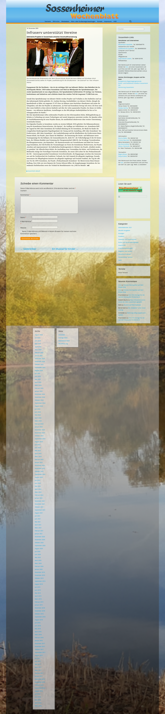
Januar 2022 (38, 498)
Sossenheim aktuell (34, 171)
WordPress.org (63, 344)
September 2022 (40, 474)
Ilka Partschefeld (123, 144)
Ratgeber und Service (125, 251)
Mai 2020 (38, 557)
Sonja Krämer (122, 156)
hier (127, 67)
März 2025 (38, 385)
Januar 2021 (38, 534)
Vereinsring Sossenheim (126, 87)
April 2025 (38, 382)
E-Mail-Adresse (25, 222)
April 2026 (38, 347)
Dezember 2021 (40, 501)
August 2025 (39, 370)
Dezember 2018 (40, 608)
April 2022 (38, 489)
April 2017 (38, 667)
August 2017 (39, 655)
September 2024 (40, 403)
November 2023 (40, 433)
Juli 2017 (37, 658)
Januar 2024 (38, 427)
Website (23, 228)
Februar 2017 (39, 673)
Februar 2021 (39, 531)
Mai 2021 (38, 522)
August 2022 (39, 477)
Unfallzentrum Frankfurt (126, 48)
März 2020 (38, 563)
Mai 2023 (38, 450)
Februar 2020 (39, 566)
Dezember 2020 (40, 537)
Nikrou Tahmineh (123, 146)
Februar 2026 (39, 353)
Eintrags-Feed (63, 338)
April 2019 (38, 596)
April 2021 (38, 525)
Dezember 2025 (40, 358)
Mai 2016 (38, 700)
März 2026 (38, 350)
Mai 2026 (38, 344)
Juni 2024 (38, 412)
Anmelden (62, 335)
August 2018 (39, 620)
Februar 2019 (39, 602)
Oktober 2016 (39, 685)
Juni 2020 (38, 554)
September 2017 (40, 652)
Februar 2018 (39, 637)
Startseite (48, 21)
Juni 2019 (38, 590)
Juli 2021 (37, 516)
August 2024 (39, 406)
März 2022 (38, 492)
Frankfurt (121, 236)
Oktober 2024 (39, 400)
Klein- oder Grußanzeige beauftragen (83, 21)
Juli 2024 (37, 409)
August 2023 (39, 442)
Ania (119, 285)
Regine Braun (122, 154)
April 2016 (38, 703)
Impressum (108, 21)
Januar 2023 (38, 462)
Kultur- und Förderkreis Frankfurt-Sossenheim (133, 83)
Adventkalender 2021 (125, 227)
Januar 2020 (38, 569)
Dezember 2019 (40, 572)
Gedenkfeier (28, 248)
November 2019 (40, 575)
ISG (119, 85)
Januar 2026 (38, 355)
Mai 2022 (38, 486)
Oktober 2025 (39, 364)
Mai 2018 (38, 629)
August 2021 (39, 513)
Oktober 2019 (39, 578)
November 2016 (40, 682)
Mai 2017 (38, 664)
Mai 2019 (38, 593)
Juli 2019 (37, 587)
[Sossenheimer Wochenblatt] (82, 10)
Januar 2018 (38, 640)
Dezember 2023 (40, 430)
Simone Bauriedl (123, 140)
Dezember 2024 (40, 394)
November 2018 (40, 611)
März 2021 (38, 528)
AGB (115, 21)
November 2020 (40, 540)
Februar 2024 (39, 424)
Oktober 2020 (39, 542)
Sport (120, 260)
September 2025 (40, 367)
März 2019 (38, 599)
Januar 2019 (38, 605)
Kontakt (99, 21)
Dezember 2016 (40, 679)
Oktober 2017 (39, 649)
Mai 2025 (38, 379)
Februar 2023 (39, 459)
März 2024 (38, 421)
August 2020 (39, 548)
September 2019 (40, 581)
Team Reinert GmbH (124, 58)
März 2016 (38, 706)
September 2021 (40, 510)
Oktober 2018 (39, 614)
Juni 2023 (38, 447)
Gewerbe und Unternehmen (127, 239)
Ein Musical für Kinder (65, 248)
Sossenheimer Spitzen (125, 257)
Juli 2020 (37, 551)
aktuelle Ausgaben (124, 230)
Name (23, 217)
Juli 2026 (37, 338)
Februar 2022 (39, 495)
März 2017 (38, 670)
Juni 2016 (38, 697)
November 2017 (40, 646)
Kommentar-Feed (64, 341)
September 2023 (40, 439)
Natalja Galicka (123, 108)
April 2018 (38, 632)
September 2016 (40, 688)
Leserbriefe (122, 245)
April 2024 (38, 418)
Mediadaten (65, 21)
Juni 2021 (38, 519)
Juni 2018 (38, 626)
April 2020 (38, 560)
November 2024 (40, 397)
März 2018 (38, 634)
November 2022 (40, 468)
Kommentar (25, 195)
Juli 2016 (37, 694)
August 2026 (39, 335)
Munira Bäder (122, 138)
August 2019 (39, 584)
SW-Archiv (56, 21)
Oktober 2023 (39, 436)
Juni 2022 (38, 483)
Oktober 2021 (39, 507)
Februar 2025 (39, 388)
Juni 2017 (38, 661)
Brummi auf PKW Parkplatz (132, 305)
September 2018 (40, 617)
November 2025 (40, 361)
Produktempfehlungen (125, 248)
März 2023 (38, 456)
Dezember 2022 (40, 465)
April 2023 (38, 453)
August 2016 (39, 691)
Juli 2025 (37, 373)
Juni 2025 (38, 376)
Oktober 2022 (39, 471)
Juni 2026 (38, 341)
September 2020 (40, 545)
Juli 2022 (37, 480)
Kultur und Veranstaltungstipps (128, 242)
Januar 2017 (38, 676)
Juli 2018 (37, 623)
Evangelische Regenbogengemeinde (129, 81)
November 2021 (40, 504)
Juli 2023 (37, 445)
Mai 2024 (38, 415)
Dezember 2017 (40, 643)
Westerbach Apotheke (125, 44)
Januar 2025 (38, 391)
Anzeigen (121, 233)
